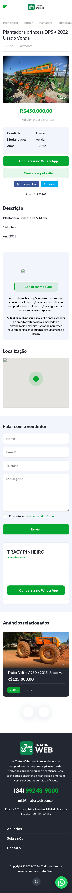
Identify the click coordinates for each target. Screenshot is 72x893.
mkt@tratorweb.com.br (36, 800)
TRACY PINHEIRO (25, 552)
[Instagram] (36, 881)
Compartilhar (29, 184)
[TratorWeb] (36, 7)
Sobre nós (15, 838)
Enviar (36, 529)
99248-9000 (36, 790)
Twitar (51, 184)
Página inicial (10, 22)
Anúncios (14, 829)
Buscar (28, 22)
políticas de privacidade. (39, 516)
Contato (14, 848)
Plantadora (45, 22)
